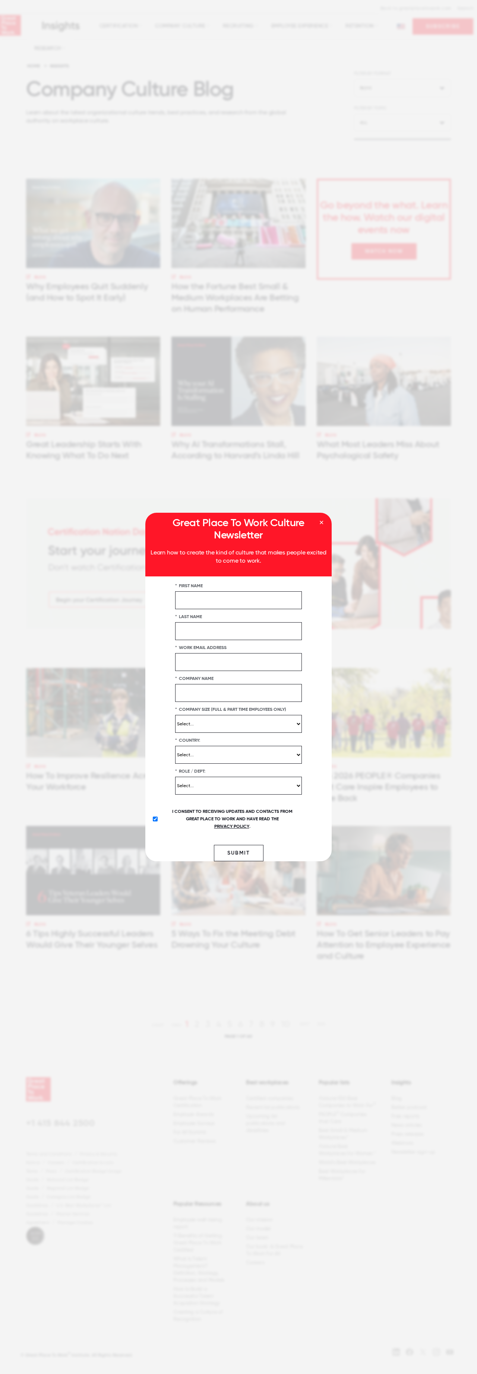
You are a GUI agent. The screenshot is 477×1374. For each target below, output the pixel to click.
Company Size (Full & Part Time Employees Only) (230, 709)
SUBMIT (238, 853)
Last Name (188, 616)
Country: (187, 740)
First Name (189, 585)
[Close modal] (321, 522)
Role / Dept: (190, 771)
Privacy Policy (231, 826)
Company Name (194, 678)
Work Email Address (201, 647)
